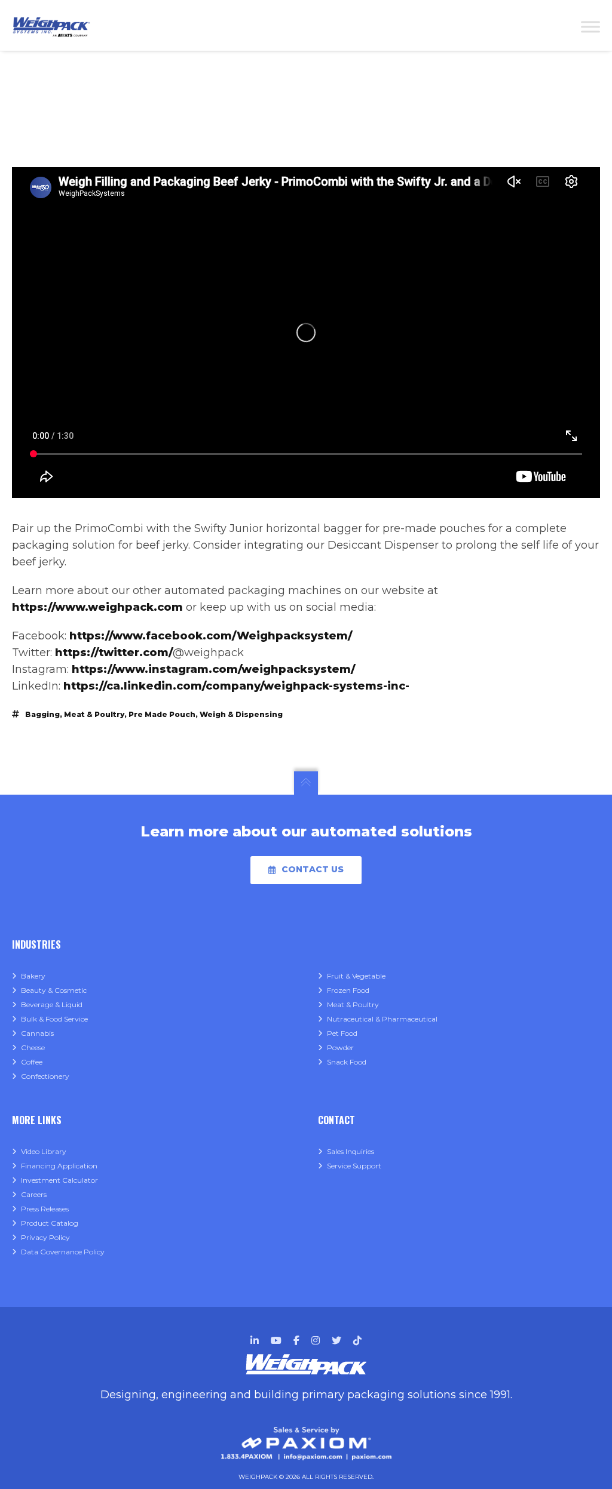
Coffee (31, 1061)
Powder (340, 1047)
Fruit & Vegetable (356, 975)
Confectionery (45, 1076)
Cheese (33, 1047)
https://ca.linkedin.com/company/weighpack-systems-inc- (236, 686)
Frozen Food (348, 990)
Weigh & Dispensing (241, 714)
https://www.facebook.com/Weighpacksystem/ (210, 635)
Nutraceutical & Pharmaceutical (382, 1018)
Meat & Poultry (94, 714)
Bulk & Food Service (54, 1018)
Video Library (43, 1151)
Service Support (354, 1165)
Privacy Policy (45, 1237)
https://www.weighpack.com (97, 607)
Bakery (33, 975)
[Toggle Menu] (590, 26)
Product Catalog (49, 1223)
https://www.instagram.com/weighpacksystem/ (213, 669)
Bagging (42, 714)
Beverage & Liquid (51, 1004)
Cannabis (37, 1033)
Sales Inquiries (350, 1151)
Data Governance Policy (63, 1251)
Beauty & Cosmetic (54, 990)
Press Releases (45, 1208)
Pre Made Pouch (161, 714)
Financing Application (59, 1165)
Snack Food (346, 1061)
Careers (34, 1194)
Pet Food (342, 1033)
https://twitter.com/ (114, 652)
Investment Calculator (59, 1180)
